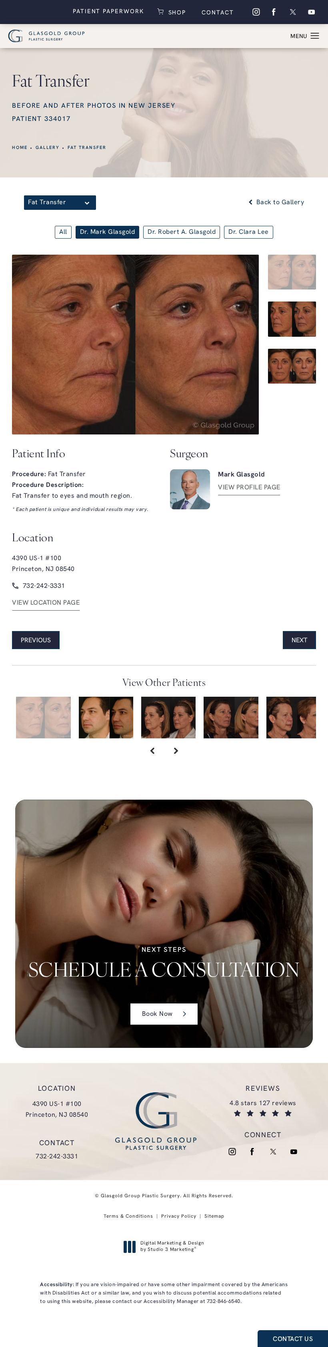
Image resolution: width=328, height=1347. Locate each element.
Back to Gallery (279, 202)
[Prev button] (152, 752)
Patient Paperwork (108, 12)
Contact (216, 13)
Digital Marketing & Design (172, 1247)
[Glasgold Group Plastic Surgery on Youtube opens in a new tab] (311, 12)
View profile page (249, 488)
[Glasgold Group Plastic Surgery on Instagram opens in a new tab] (255, 12)
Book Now (157, 1014)
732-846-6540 (223, 1301)
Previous (36, 640)
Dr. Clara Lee (248, 232)
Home (20, 148)
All (63, 232)
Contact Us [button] (293, 1339)
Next (299, 640)
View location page (46, 603)
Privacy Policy (178, 1216)
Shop (176, 12)
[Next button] (176, 752)
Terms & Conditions (128, 1216)
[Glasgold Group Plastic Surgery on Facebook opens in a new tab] (274, 12)
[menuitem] (255, 12)
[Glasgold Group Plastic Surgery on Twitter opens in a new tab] (293, 12)
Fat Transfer (87, 148)
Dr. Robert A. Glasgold (182, 232)
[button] (315, 36)
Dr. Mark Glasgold (107, 232)
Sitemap (214, 1216)
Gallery (48, 148)
